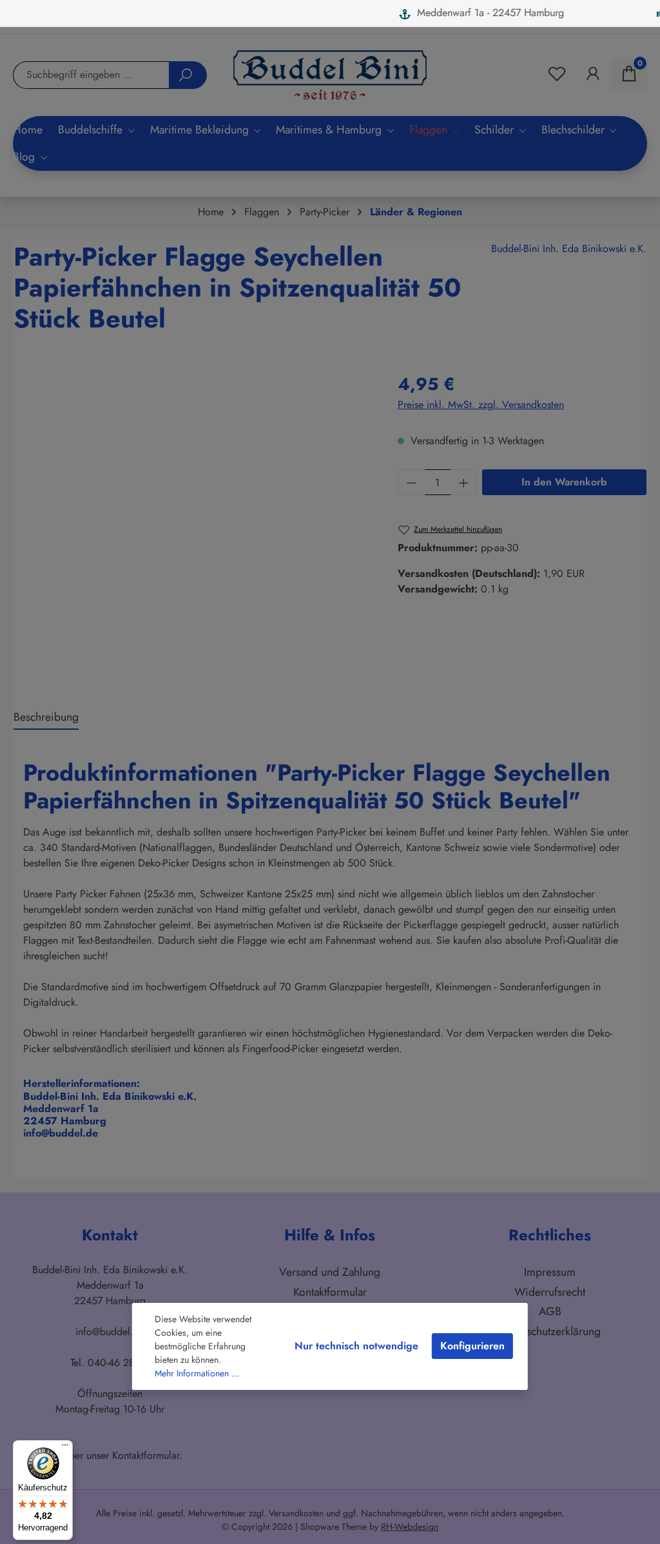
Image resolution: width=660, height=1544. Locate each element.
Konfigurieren (472, 1345)
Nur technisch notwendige (356, 1345)
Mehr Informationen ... (197, 1373)
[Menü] (65, 1448)
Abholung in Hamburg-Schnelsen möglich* (537, 12)
